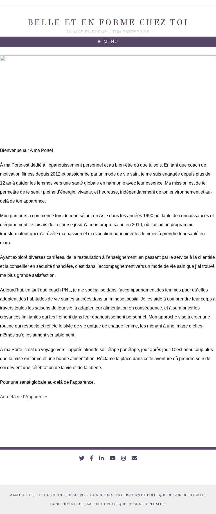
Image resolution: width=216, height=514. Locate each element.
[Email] (134, 458)
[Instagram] (123, 458)
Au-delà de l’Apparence (23, 396)
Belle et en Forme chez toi (108, 22)
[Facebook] (91, 458)
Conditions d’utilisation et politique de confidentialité (108, 504)
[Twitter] (81, 458)
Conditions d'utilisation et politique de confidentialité (148, 495)
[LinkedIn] (101, 458)
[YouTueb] (112, 458)
